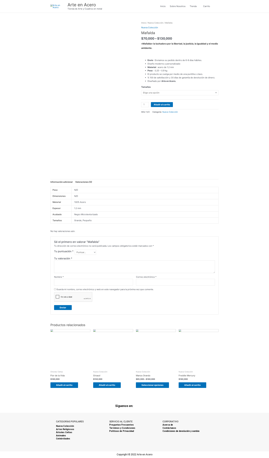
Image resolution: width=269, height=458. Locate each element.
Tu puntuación (63, 251)
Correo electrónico (146, 277)
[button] (215, 6)
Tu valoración (63, 258)
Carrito (206, 6)
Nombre (59, 277)
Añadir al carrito (162, 104)
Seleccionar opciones (152, 385)
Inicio (163, 6)
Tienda (193, 6)
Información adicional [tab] (61, 182)
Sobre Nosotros (177, 6)
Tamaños (146, 87)
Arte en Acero (82, 4)
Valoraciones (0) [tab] (83, 182)
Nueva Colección (155, 23)
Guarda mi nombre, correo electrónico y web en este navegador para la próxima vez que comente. (105, 289)
